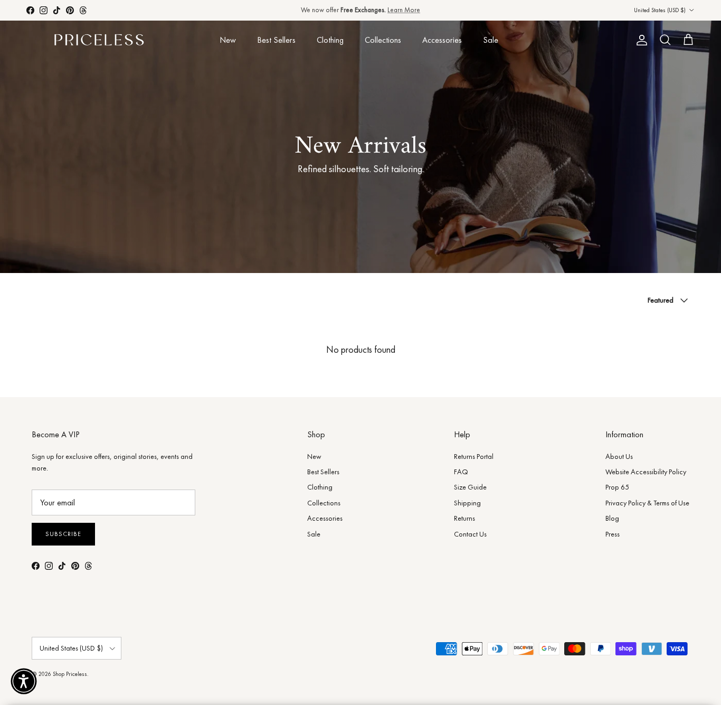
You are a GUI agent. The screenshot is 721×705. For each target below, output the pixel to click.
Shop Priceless (70, 674)
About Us (619, 456)
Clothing (330, 39)
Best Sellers (276, 39)
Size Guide (470, 487)
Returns (464, 518)
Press (612, 534)
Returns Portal (474, 456)
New (228, 39)
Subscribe (63, 534)
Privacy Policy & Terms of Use (647, 502)
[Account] (639, 40)
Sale (490, 39)
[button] (24, 681)
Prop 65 (617, 487)
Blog (612, 518)
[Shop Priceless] (99, 40)
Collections (383, 39)
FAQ (461, 471)
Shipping (467, 502)
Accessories (442, 39)
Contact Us (470, 534)
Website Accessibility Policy (645, 471)
